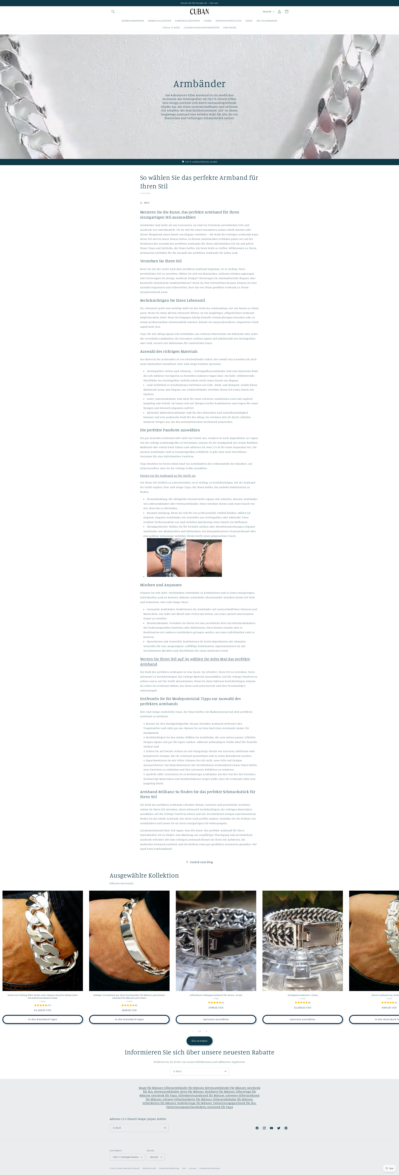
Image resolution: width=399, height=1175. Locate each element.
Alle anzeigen (199, 1040)
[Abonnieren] (225, 1071)
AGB (184, 1168)
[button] (113, 11)
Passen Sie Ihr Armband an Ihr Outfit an (168, 475)
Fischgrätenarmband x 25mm (303, 995)
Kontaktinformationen (210, 1168)
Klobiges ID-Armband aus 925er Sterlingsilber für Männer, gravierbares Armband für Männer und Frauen (129, 996)
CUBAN (119, 1168)
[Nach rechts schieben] (206, 1031)
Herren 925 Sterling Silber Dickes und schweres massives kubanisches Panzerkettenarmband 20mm (43, 996)
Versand (192, 1168)
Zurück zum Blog (201, 862)
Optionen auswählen (216, 1019)
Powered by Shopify (131, 1168)
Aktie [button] (146, 202)
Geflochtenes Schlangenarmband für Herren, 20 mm (216, 995)
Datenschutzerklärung (169, 1168)
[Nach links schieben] (192, 1031)
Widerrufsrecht (149, 1168)
